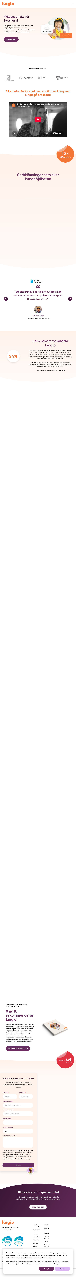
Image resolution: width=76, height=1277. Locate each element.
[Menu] (73, 4)
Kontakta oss (46, 1229)
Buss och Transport (36, 1235)
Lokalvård (36, 1240)
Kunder (46, 1241)
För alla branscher (36, 1225)
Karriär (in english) (46, 1245)
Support (46, 1233)
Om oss (46, 1225)
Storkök (35, 1243)
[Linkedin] (3, 1262)
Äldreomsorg (36, 1230)
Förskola (35, 1246)
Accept (46, 1269)
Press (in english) (46, 1237)
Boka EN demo (38, 1207)
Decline (62, 1269)
